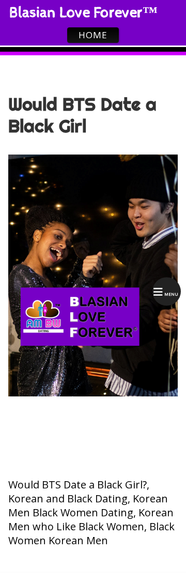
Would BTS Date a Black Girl (82, 115)
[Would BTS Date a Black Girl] (93, 393)
